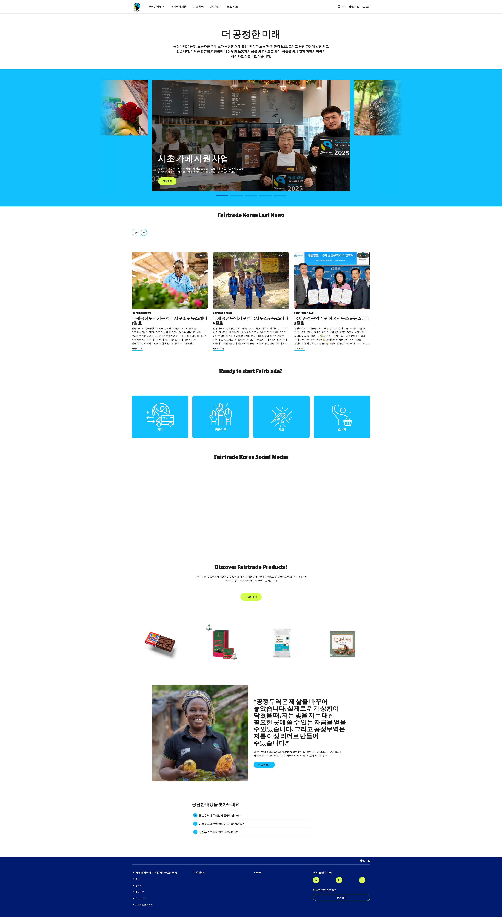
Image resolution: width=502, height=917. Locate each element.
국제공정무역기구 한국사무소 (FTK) (156, 872)
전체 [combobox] (137, 232)
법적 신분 (139, 892)
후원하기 (201, 872)
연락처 (138, 885)
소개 (137, 879)
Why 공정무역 (156, 6)
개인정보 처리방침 (144, 905)
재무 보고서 (140, 898)
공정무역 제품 (179, 6)
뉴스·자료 (232, 6)
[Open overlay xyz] (160, 417)
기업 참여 (198, 6)
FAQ (258, 872)
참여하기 (215, 6)
